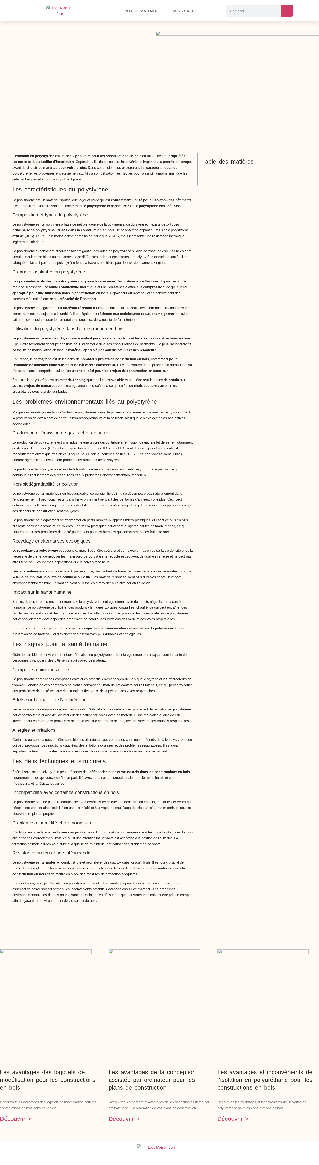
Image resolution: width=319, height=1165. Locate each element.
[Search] (287, 11)
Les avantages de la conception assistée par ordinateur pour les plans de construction (152, 1080)
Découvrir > (15, 1119)
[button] (299, 162)
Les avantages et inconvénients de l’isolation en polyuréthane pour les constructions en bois (264, 1080)
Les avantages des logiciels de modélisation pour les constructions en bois (48, 1080)
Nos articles (184, 11)
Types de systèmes (140, 11)
